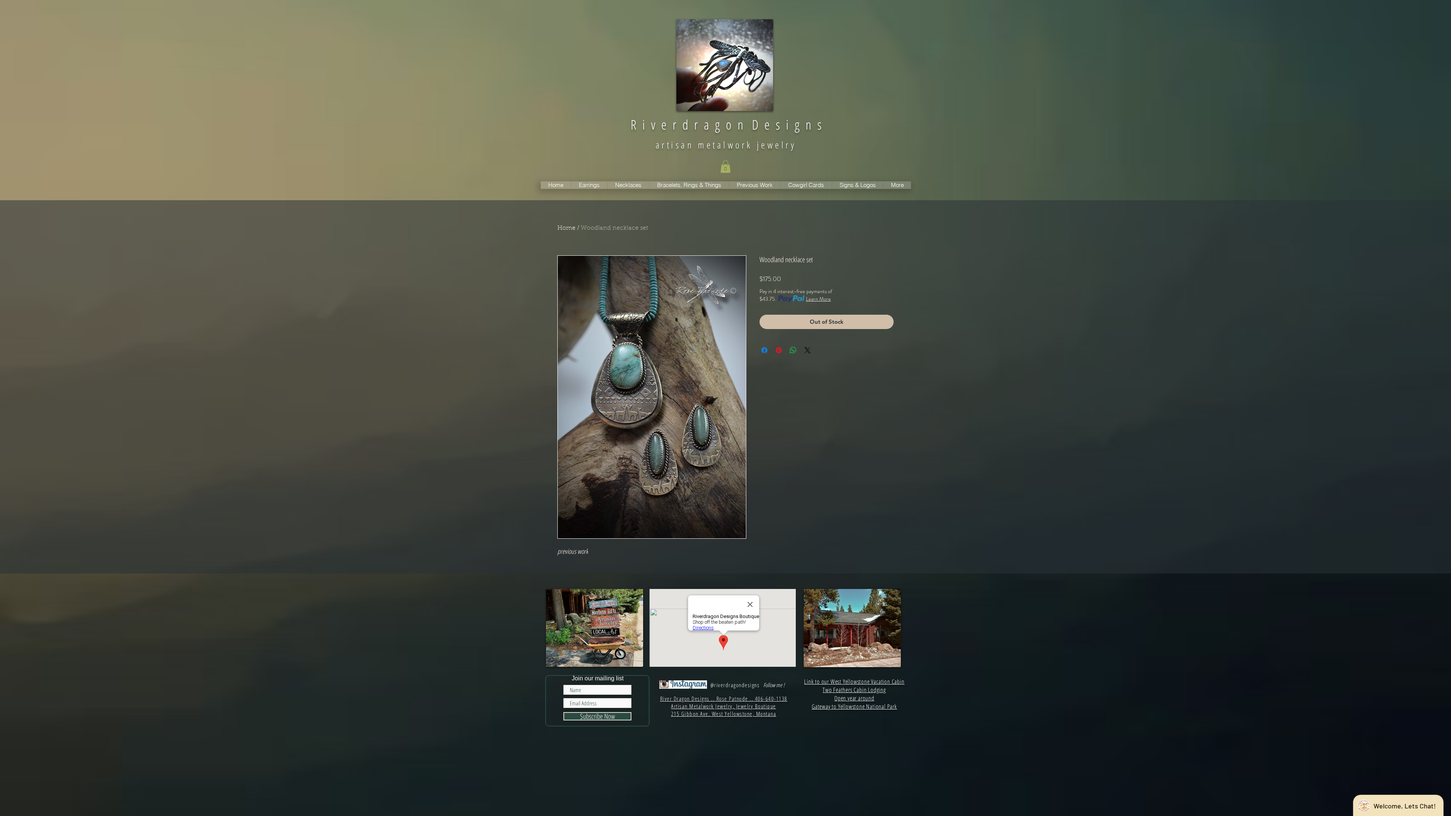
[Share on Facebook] (764, 350)
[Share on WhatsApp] (793, 350)
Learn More (818, 299)
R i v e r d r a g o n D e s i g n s (726, 124)
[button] (725, 166)
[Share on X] (807, 350)
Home (566, 228)
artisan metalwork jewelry (726, 144)
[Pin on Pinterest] (778, 350)
